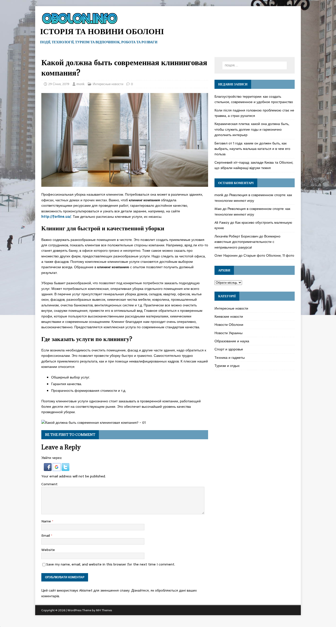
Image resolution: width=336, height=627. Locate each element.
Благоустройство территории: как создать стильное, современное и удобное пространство (253, 99)
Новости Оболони (228, 324)
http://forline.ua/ (56, 216)
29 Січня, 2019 (58, 84)
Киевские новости (228, 316)
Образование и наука (231, 341)
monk (80, 84)
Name (46, 521)
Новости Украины (228, 333)
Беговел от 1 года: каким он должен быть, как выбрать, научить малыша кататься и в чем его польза (252, 149)
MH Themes (104, 610)
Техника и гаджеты (229, 357)
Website (48, 549)
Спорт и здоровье (228, 349)
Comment (49, 484)
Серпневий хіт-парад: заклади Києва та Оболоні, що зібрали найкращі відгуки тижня (253, 165)
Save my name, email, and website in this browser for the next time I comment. (110, 564)
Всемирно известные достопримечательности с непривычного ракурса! (247, 242)
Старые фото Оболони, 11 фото (269, 255)
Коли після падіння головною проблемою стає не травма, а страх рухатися (254, 113)
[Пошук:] (254, 65)
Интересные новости (108, 84)
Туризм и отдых (227, 365)
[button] (48, 468)
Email (46, 535)
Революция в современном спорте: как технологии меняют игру (253, 197)
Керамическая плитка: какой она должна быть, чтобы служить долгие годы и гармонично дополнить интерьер (251, 129)
